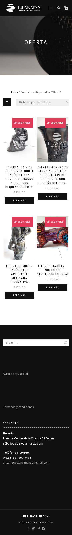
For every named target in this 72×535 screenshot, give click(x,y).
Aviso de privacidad (15, 374)
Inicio (14, 92)
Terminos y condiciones (18, 407)
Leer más (19, 200)
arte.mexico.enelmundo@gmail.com (26, 462)
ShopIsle (23, 522)
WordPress (47, 522)
